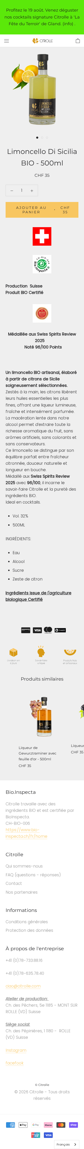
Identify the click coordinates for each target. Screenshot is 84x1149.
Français (63, 1144)
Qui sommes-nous (24, 866)
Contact (14, 883)
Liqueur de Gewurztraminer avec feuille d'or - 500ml (37, 753)
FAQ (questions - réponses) (33, 875)
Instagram (16, 1050)
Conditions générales (27, 922)
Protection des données (29, 930)
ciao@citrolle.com (23, 986)
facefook (15, 1063)
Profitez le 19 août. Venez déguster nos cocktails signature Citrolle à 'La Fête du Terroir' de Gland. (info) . (42, 17)
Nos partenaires (22, 892)
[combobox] (66, 1144)
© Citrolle (42, 1085)
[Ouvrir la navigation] (6, 41)
